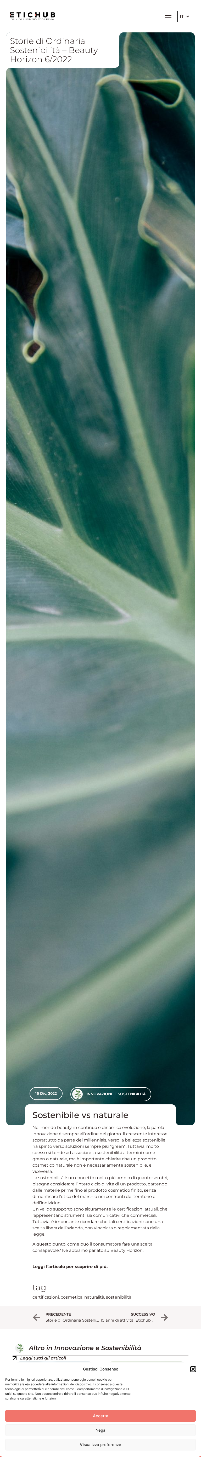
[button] (193, 1369)
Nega (100, 1430)
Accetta (100, 1415)
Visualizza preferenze (100, 1444)
